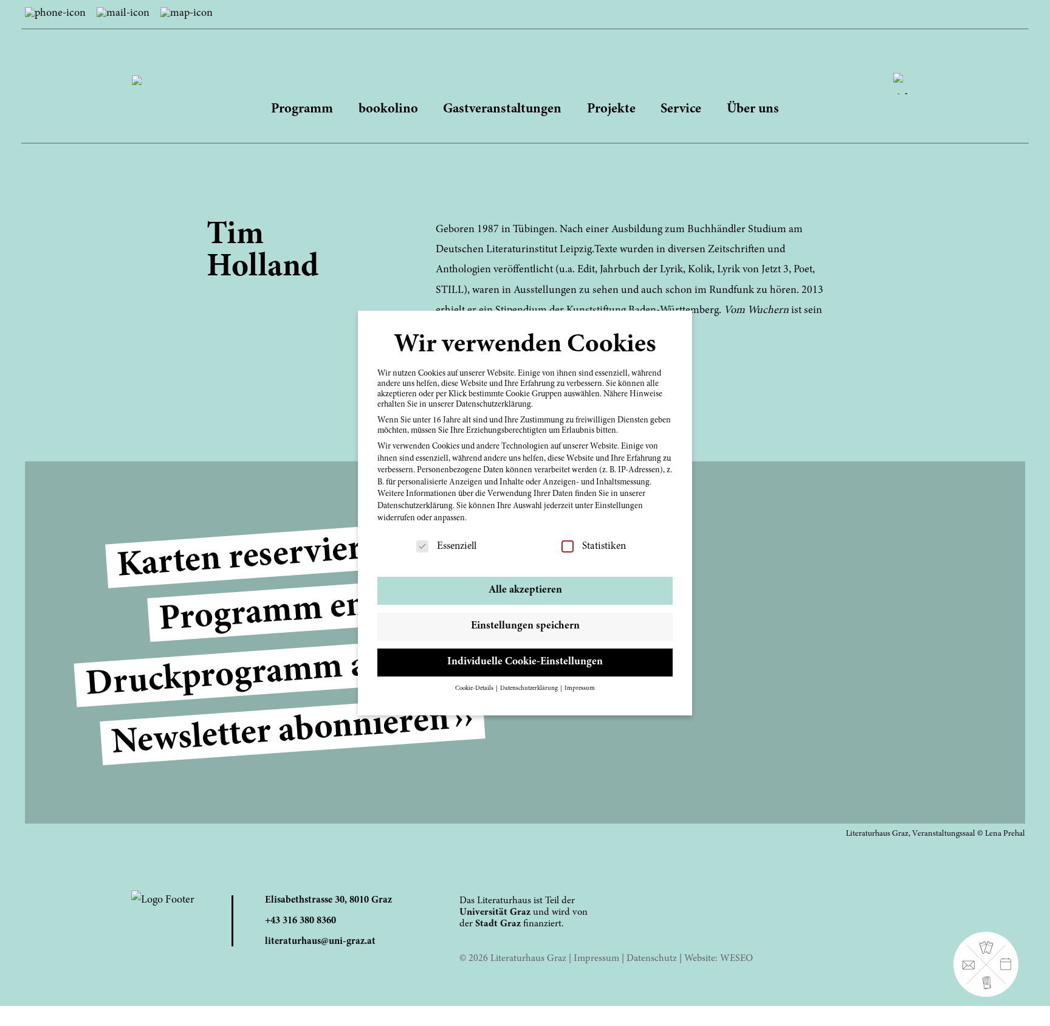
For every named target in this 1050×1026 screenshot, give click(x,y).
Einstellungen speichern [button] (525, 626)
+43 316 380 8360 (300, 921)
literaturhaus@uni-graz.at (320, 941)
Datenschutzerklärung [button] (529, 688)
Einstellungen (619, 506)
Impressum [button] (579, 688)
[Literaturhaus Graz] (525, 68)
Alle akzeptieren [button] (525, 590)
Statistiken (604, 546)
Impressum (596, 958)
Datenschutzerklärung (415, 506)
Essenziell (456, 546)
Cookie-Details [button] (475, 688)
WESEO (736, 958)
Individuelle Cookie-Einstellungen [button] (525, 661)
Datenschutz (651, 958)
